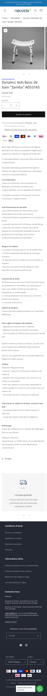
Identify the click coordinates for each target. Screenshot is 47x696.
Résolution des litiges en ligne (17, 577)
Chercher (8, 550)
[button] (5, 10)
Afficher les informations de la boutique (20, 129)
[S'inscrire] (38, 636)
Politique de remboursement (27, 683)
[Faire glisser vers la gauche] (18, 74)
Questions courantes (13, 544)
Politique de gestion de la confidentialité (21, 565)
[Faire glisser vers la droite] (29, 74)
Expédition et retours (13, 538)
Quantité (5, 100)
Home (5, 18)
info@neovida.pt (11, 622)
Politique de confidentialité (15, 687)
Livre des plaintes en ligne (15, 582)
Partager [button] (8, 458)
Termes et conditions (13, 533)
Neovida (13, 680)
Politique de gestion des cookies (18, 571)
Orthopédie (15, 18)
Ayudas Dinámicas (8, 79)
